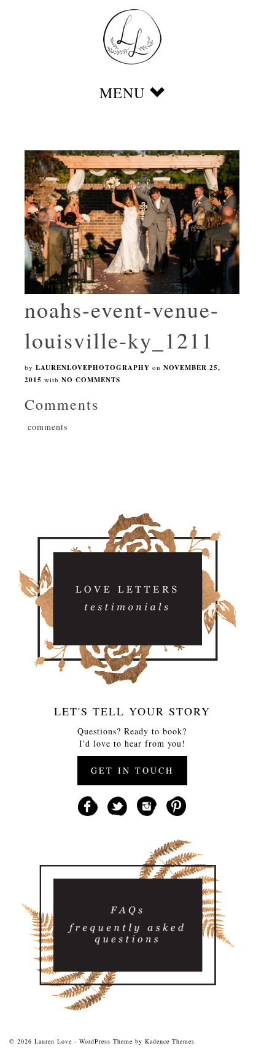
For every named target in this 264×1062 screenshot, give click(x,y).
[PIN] (176, 804)
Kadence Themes (170, 1041)
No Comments (90, 380)
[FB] (88, 804)
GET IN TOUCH (132, 770)
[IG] (146, 804)
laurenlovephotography (93, 367)
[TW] (117, 804)
